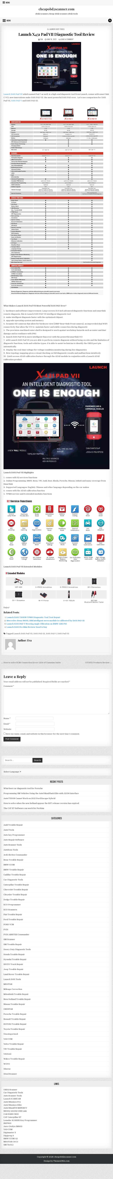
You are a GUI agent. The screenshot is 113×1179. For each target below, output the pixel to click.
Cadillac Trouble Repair (15, 875)
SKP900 (7, 1123)
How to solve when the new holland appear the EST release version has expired (41, 803)
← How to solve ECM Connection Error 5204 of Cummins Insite (31, 662)
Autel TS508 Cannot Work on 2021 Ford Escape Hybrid (29, 798)
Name (7, 718)
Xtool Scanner (10, 1074)
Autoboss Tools (11, 850)
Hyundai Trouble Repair (15, 959)
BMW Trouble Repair (14, 870)
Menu (8, 2)
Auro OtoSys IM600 (13, 1126)
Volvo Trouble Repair (14, 1044)
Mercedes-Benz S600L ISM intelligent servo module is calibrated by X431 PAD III (45, 620)
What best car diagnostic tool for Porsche (23, 788)
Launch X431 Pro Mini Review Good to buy (26, 627)
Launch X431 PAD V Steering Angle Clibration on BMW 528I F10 (36, 624)
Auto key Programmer (14, 835)
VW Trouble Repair (13, 1049)
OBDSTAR (8, 1009)
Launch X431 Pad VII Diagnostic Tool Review (56, 34)
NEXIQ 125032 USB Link (15, 1111)
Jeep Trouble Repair (13, 969)
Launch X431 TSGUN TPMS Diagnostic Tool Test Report (33, 617)
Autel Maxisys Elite (13, 1105)
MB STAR (8, 984)
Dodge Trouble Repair (14, 900)
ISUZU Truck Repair (13, 964)
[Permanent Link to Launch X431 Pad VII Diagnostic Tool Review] (57, 66)
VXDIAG (7, 1054)
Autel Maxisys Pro (12, 1102)
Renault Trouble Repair (15, 1019)
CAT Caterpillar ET (12, 1117)
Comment (9, 686)
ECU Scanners (10, 910)
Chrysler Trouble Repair (15, 894)
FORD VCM (9, 924)
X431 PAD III (39, 633)
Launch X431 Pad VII (13, 94)
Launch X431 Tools (57, 29)
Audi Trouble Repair (13, 825)
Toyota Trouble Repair (14, 1029)
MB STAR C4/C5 (11, 1142)
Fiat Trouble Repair (13, 914)
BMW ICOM (9, 865)
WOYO (7, 1064)
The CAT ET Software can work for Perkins (24, 808)
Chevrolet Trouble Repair (16, 889)
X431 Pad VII (63, 633)
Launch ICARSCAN (12, 1099)
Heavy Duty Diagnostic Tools (17, 949)
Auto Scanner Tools (13, 845)
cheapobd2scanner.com (56, 9)
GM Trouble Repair (13, 944)
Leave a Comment (67, 39)
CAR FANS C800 (11, 1114)
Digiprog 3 (9, 1136)
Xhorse (7, 1069)
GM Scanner (9, 939)
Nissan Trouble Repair (14, 1004)
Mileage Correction (13, 989)
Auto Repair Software (14, 840)
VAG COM (8, 1039)
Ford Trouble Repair (13, 919)
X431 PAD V (16, 101)
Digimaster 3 (10, 1132)
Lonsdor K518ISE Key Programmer (20, 1120)
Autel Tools (9, 830)
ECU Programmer (12, 905)
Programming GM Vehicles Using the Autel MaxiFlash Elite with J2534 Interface (41, 793)
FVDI (6, 929)
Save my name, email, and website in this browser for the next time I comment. (43, 734)
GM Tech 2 (8, 1145)
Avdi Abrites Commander (15, 855)
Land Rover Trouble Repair (16, 974)
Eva (41, 39)
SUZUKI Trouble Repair (15, 1024)
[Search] (110, 20)
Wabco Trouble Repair (14, 1059)
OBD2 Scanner (10, 1090)
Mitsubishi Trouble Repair (16, 994)
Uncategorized (11, 1034)
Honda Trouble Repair (14, 954)
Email (7, 724)
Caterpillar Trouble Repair (16, 885)
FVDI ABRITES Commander (16, 934)
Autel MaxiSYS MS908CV (15, 1108)
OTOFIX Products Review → (98, 662)
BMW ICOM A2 (11, 1138)
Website (7, 729)
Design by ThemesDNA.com (56, 1161)
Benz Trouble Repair (13, 860)
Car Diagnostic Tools (13, 880)
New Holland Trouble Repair (17, 999)
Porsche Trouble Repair (15, 1014)
